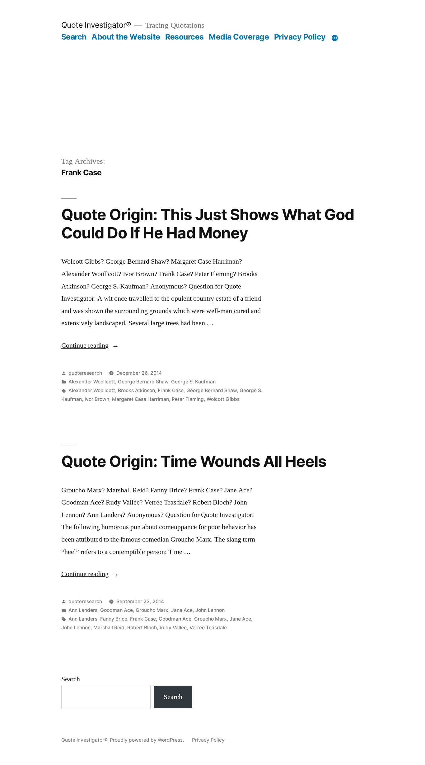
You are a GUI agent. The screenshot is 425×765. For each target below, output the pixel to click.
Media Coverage (239, 36)
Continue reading (90, 345)
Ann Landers (82, 610)
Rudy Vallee (173, 628)
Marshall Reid (108, 628)
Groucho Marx (152, 610)
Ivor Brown (97, 399)
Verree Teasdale (208, 628)
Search (73, 36)
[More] (335, 38)
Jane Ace (182, 610)
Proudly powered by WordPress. (147, 740)
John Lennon (210, 610)
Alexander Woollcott (91, 382)
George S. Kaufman (193, 382)
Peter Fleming (188, 399)
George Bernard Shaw (143, 382)
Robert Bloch (142, 628)
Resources (184, 36)
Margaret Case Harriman (140, 399)
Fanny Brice (113, 619)
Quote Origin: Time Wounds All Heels (193, 461)
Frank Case (171, 390)
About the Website (125, 36)
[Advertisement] (212, 88)
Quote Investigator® (96, 25)
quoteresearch (85, 373)
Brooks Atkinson (136, 390)
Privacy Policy (300, 36)
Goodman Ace (116, 610)
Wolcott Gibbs (223, 399)
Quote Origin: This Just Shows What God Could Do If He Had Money (207, 223)
